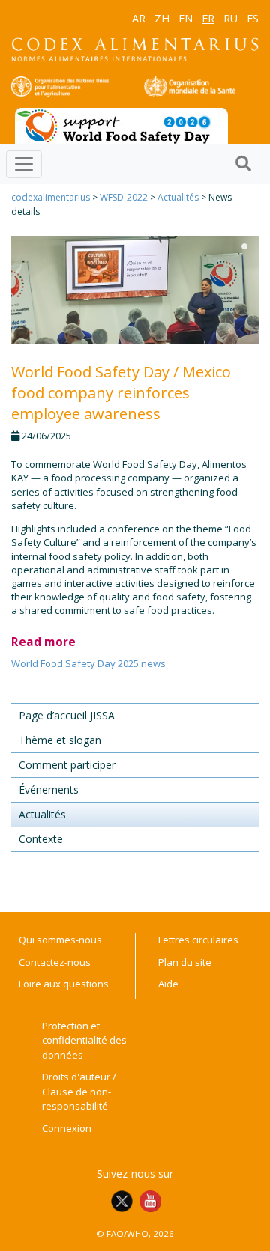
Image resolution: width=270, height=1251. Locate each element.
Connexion (67, 1128)
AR (139, 18)
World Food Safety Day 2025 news (88, 663)
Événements (49, 789)
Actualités (178, 197)
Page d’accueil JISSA (67, 715)
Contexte (41, 839)
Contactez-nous (55, 962)
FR (208, 18)
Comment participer (67, 765)
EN (185, 18)
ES (253, 18)
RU (231, 18)
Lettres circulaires (198, 939)
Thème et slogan (60, 740)
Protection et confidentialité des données (84, 1040)
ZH (162, 18)
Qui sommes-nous (60, 939)
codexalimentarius (50, 197)
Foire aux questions (64, 983)
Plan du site (185, 962)
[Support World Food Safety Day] (121, 125)
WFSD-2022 (124, 197)
